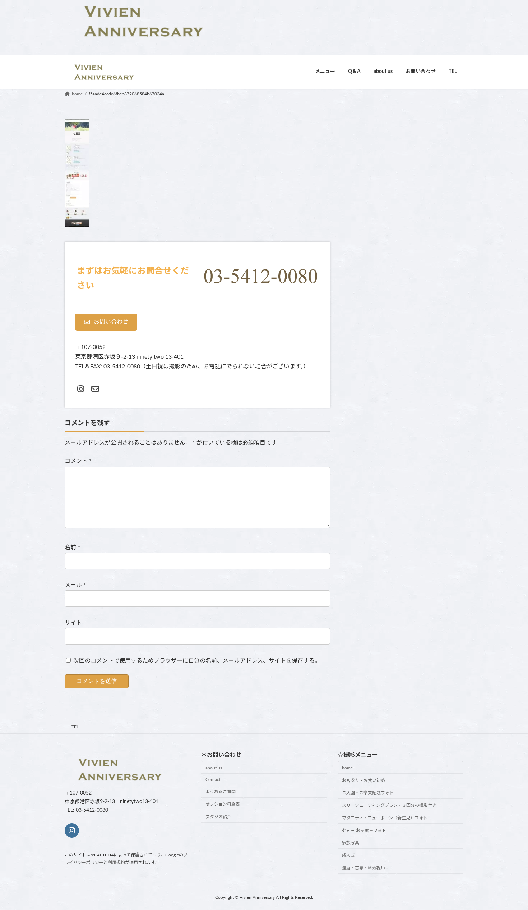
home (347, 768)
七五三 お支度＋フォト (364, 830)
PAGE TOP (509, 876)
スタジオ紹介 (218, 817)
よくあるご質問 (220, 792)
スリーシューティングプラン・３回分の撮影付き (389, 805)
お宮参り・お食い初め (363, 780)
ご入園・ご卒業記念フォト (368, 793)
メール (75, 585)
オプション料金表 (222, 804)
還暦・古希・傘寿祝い (363, 868)
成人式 (348, 855)
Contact (213, 779)
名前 (72, 547)
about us (213, 768)
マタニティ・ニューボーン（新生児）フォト (384, 818)
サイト (73, 623)
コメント (78, 461)
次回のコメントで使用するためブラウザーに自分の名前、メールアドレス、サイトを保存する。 (196, 661)
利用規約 (116, 862)
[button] (106, 322)
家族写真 (350, 843)
